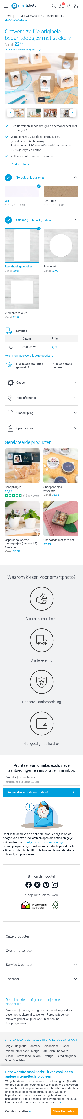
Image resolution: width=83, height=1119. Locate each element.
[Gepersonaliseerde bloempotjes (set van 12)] (22, 518)
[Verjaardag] (16, 16)
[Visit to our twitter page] (37, 885)
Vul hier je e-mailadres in (22, 777)
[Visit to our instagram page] (55, 885)
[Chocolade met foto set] (60, 518)
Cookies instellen (16, 1111)
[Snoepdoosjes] (60, 465)
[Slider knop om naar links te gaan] (10, 113)
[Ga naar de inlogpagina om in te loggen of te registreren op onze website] (61, 5)
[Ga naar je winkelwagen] (76, 5)
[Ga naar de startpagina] (23, 6)
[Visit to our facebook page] (29, 885)
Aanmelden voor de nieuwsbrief (27, 792)
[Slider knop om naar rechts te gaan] (72, 113)
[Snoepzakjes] (22, 465)
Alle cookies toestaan (64, 1111)
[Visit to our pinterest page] (46, 885)
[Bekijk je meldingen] (68, 5)
